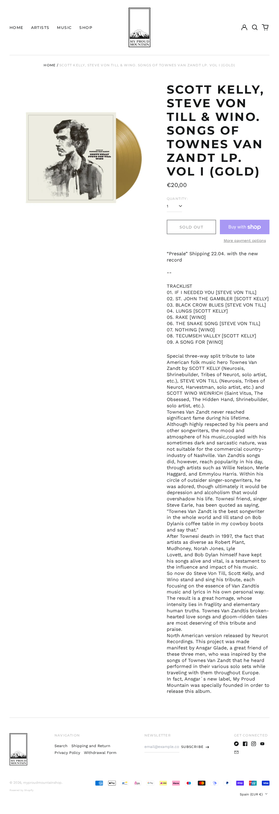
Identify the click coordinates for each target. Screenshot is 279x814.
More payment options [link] (245, 240)
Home (50, 65)
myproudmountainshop (42, 783)
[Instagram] (253, 743)
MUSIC (64, 27)
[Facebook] (245, 743)
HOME (16, 27)
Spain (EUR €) (252, 794)
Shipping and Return (90, 746)
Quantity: (177, 199)
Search (61, 746)
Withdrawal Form (100, 752)
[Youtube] (262, 743)
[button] (254, 27)
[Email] (236, 752)
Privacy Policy (67, 752)
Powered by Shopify (22, 790)
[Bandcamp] (236, 743)
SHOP (85, 27)
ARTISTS (40, 27)
